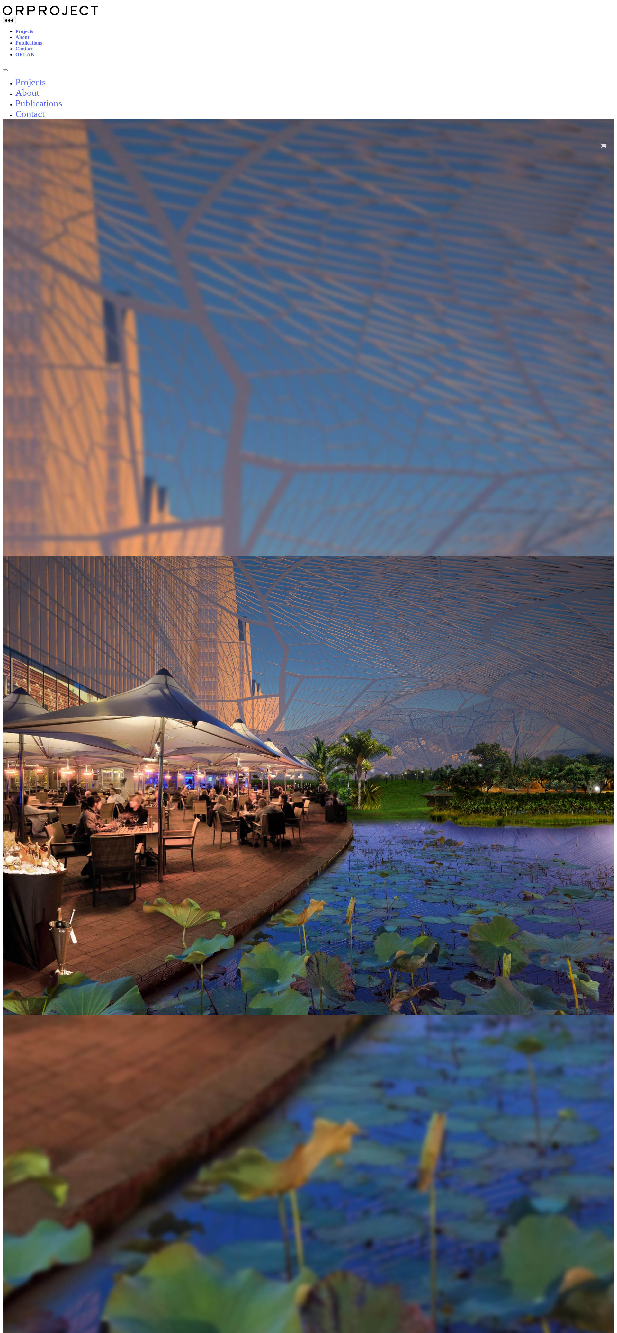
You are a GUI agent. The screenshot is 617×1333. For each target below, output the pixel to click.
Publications (28, 43)
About (22, 37)
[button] (603, 145)
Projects (24, 31)
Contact (24, 48)
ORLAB (24, 54)
